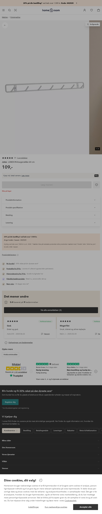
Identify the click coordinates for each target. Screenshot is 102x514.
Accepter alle (86, 507)
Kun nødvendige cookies (56, 507)
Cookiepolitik (70, 500)
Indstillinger (33, 507)
